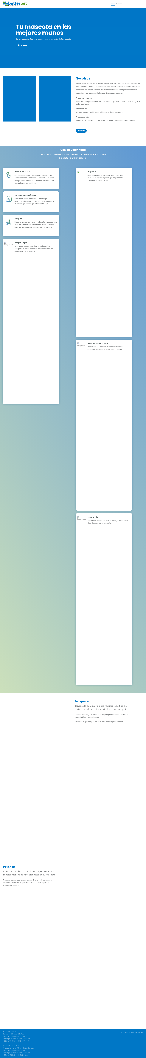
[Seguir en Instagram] (130, 4)
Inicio (113, 4)
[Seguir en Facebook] (127, 4)
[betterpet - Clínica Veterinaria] (16, 4)
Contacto (120, 4)
